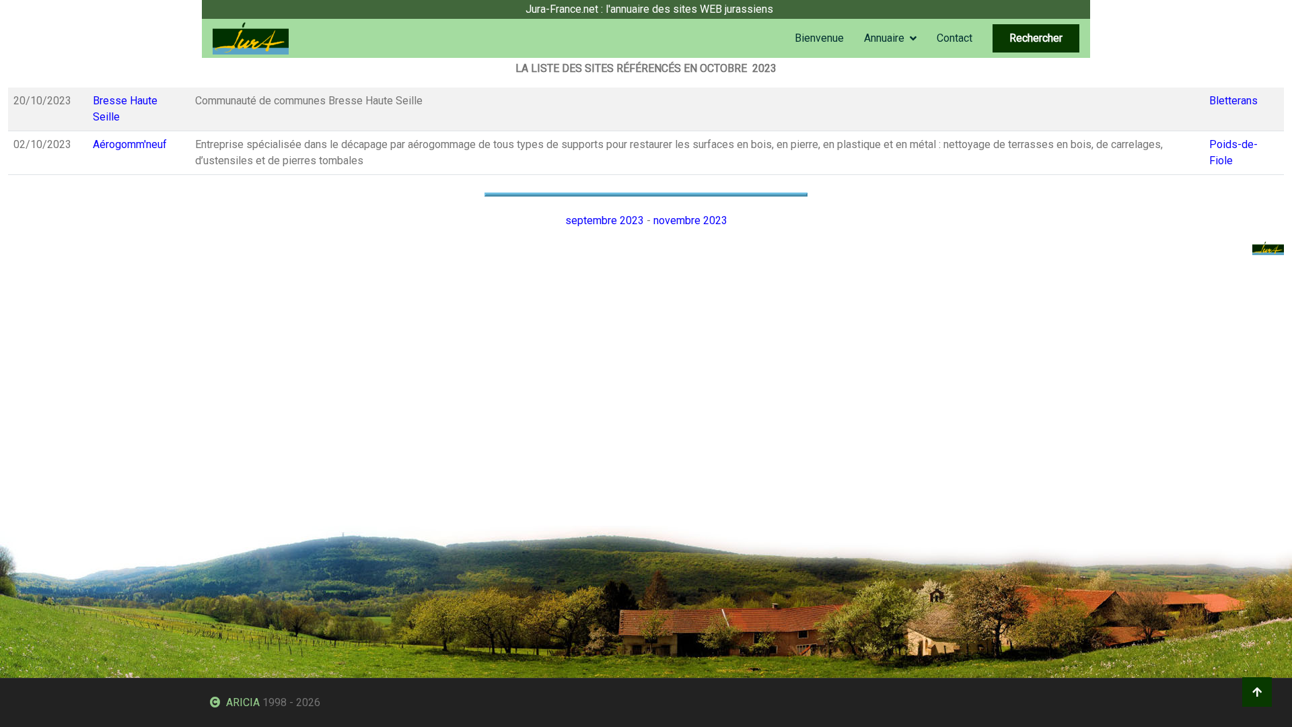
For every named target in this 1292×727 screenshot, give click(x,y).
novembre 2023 (690, 220)
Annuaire (884, 38)
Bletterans (1233, 100)
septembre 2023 (604, 220)
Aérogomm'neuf (130, 144)
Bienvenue (819, 38)
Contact (954, 38)
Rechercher (1036, 38)
